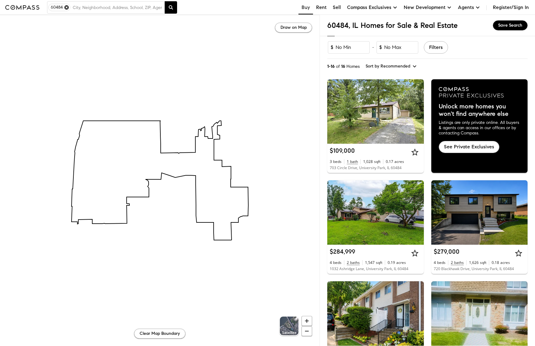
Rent (321, 7)
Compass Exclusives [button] (369, 7)
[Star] (414, 152)
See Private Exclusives (469, 147)
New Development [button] (425, 7)
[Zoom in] (307, 321)
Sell (337, 7)
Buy (306, 7)
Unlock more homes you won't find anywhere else (473, 110)
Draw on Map (294, 27)
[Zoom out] (307, 331)
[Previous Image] (335, 111)
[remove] (66, 7)
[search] (171, 7)
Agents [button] (466, 7)
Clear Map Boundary (160, 333)
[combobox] (117, 7)
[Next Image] (416, 111)
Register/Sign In (511, 7)
